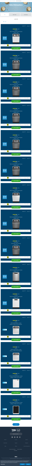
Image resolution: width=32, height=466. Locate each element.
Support (16, 442)
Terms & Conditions (19, 449)
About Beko (5, 442)
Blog (5, 446)
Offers (16, 446)
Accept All (22, 464)
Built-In (27, 439)
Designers (26, 442)
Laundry (16, 439)
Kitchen (5, 439)
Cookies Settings (3, 464)
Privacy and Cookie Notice (12, 449)
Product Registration (27, 446)
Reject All (28, 464)
